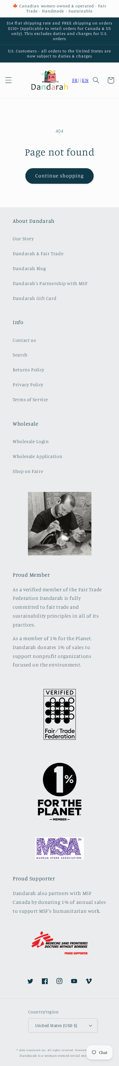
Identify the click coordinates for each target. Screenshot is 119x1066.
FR (75, 80)
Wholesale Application (37, 456)
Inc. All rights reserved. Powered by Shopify (72, 1050)
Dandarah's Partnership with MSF (50, 283)
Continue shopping (59, 176)
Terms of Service (30, 399)
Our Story (23, 238)
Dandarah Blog (29, 268)
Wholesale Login (31, 441)
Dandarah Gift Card (34, 298)
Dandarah (33, 1050)
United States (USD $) (56, 1025)
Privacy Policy (28, 384)
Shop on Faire (28, 471)
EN (85, 80)
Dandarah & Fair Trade (38, 253)
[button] (8, 80)
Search (20, 354)
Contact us (24, 340)
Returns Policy (28, 369)
